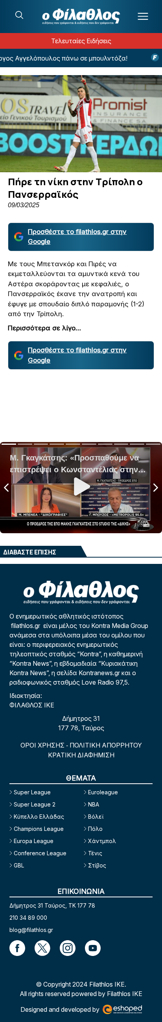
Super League (32, 792)
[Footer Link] (17, 948)
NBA (93, 804)
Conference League (40, 853)
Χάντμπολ (102, 841)
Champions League (39, 828)
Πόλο (95, 828)
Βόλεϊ (95, 816)
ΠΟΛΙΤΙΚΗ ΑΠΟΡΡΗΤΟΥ (106, 745)
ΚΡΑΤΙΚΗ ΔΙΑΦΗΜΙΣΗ (81, 755)
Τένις (95, 853)
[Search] (19, 15)
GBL (19, 865)
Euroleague (103, 792)
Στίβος (97, 865)
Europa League (33, 841)
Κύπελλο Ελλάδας (39, 816)
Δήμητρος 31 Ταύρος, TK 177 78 (52, 905)
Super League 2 (34, 804)
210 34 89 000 (28, 917)
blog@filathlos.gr (31, 929)
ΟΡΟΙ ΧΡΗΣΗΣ (43, 745)
